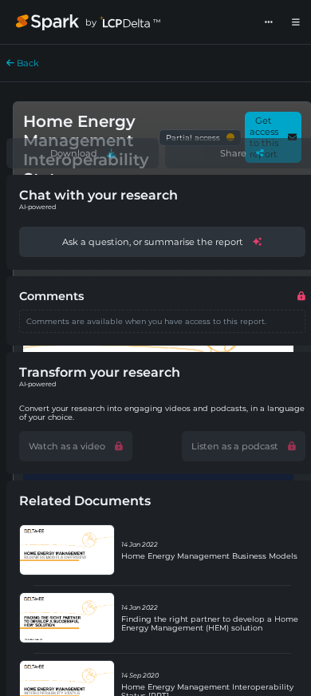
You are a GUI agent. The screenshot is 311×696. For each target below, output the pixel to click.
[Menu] (296, 22)
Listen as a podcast (234, 446)
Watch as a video (67, 446)
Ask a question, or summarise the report (152, 241)
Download (73, 153)
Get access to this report (264, 137)
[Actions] (269, 22)
